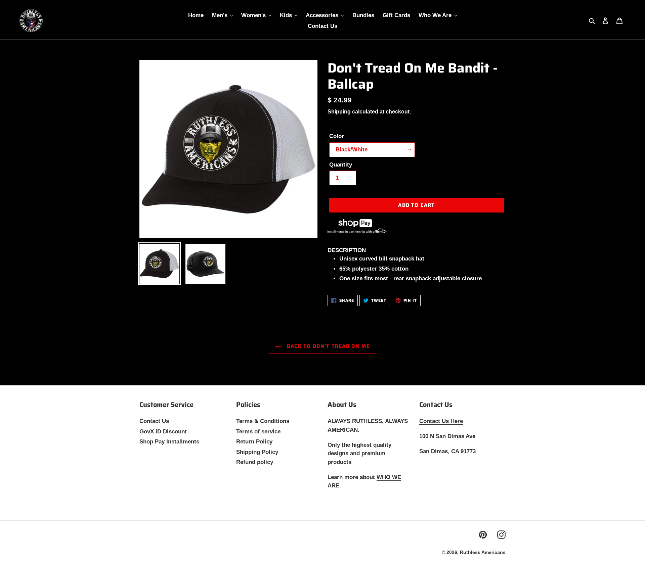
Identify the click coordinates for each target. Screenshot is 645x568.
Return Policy (254, 441)
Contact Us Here (441, 421)
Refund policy (254, 462)
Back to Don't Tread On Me (327, 346)
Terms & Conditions (262, 421)
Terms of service (258, 431)
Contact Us (154, 421)
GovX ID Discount (163, 431)
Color (336, 136)
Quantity (340, 164)
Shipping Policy (257, 452)
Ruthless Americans (483, 552)
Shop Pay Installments (169, 441)
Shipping (339, 111)
